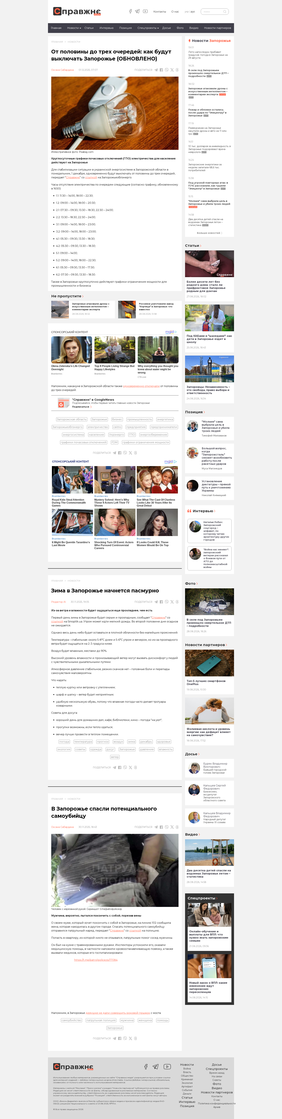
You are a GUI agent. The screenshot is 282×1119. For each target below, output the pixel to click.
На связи (217, 1076)
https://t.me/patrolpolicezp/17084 (96, 960)
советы (80, 749)
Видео (193, 28)
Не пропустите (66, 296)
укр (187, 11)
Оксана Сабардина (62, 69)
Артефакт (187, 1086)
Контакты (159, 11)
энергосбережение (153, 434)
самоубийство (71, 1020)
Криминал (187, 1079)
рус (193, 11)
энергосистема (73, 434)
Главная (56, 28)
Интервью (107, 28)
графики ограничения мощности (146, 442)
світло (117, 427)
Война (187, 1068)
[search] (224, 11)
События (187, 1090)
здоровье (163, 741)
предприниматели (164, 427)
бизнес (117, 419)
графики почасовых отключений (83, 442)
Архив (216, 1107)
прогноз (102, 741)
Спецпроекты (147, 28)
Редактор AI (58, 601)
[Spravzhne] (77, 11)
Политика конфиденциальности (217, 1103)
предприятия (136, 427)
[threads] (177, 70)
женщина (145, 1020)
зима (131, 741)
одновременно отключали (141, 386)
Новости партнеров (217, 28)
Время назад (216, 1072)
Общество (187, 1075)
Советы (216, 1080)
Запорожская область (71, 419)
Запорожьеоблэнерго (67, 427)
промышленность (139, 419)
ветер (115, 757)
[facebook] (130, 11)
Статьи (89, 28)
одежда (95, 749)
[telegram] (137, 11)
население (96, 434)
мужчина (127, 1020)
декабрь (146, 741)
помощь (162, 1020)
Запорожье (99, 419)
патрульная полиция (101, 1020)
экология (63, 749)
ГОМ (115, 442)
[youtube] (145, 11)
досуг (110, 749)
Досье (166, 28)
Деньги (187, 1093)
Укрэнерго (116, 434)
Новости (73, 28)
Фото (180, 28)
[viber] (166, 70)
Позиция (125, 28)
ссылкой (91, 177)
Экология (187, 1083)
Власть (187, 1072)
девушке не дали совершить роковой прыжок (118, 1013)
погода (64, 741)
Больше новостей (208, 232)
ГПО (132, 434)
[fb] (161, 70)
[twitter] (172, 70)
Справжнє (73, 177)
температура (83, 741)
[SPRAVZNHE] (73, 1067)
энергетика (165, 419)
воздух (118, 741)
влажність (165, 749)
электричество (98, 427)
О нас (175, 11)
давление (147, 749)
